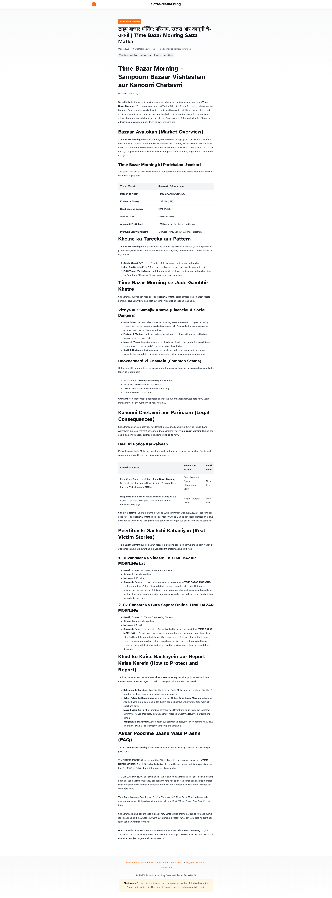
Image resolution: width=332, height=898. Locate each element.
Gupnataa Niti (176, 863)
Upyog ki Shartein (195, 863)
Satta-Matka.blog (166, 4)
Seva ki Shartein (157, 863)
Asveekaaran (166, 867)
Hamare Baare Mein (136, 863)
